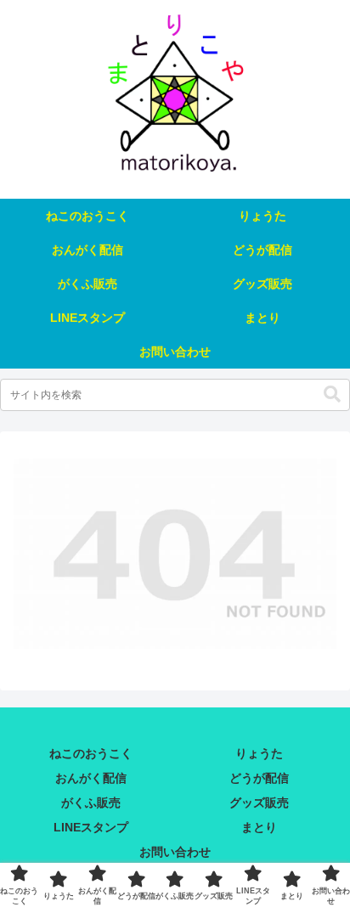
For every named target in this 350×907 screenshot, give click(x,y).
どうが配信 (259, 778)
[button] (332, 394)
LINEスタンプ (91, 827)
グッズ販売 (259, 802)
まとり (259, 827)
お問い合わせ (175, 852)
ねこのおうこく (91, 753)
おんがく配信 (91, 778)
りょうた (259, 753)
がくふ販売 (91, 802)
